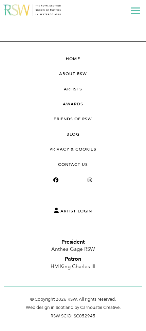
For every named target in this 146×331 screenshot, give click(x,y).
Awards (73, 104)
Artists (73, 89)
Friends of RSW (73, 119)
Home (73, 58)
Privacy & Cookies (73, 149)
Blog (73, 134)
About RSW (73, 73)
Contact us (73, 164)
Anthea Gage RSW (73, 249)
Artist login (75, 211)
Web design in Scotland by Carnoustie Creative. (73, 307)
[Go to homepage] (32, 14)
